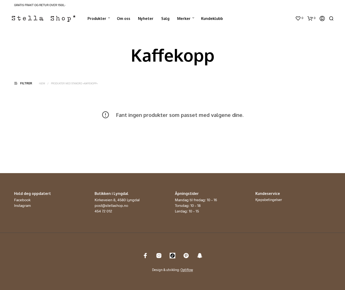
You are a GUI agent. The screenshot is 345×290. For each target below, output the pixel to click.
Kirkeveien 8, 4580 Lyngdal (117, 199)
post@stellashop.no (111, 205)
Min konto (282, 18)
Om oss (123, 18)
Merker (184, 18)
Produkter (97, 18)
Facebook (22, 199)
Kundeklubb (212, 18)
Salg (165, 18)
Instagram (22, 205)
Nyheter (145, 18)
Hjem (42, 83)
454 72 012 (103, 211)
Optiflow (186, 270)
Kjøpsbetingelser (268, 199)
